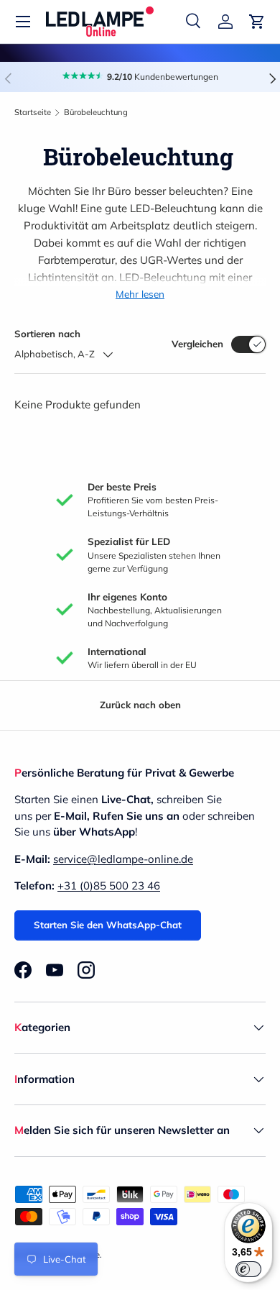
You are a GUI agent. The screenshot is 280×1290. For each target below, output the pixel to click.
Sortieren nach (47, 333)
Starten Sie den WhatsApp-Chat (108, 924)
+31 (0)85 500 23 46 (108, 885)
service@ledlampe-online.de (123, 859)
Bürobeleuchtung (96, 112)
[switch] (248, 1269)
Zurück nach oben (140, 704)
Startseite (32, 112)
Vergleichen (197, 343)
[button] (257, 21)
